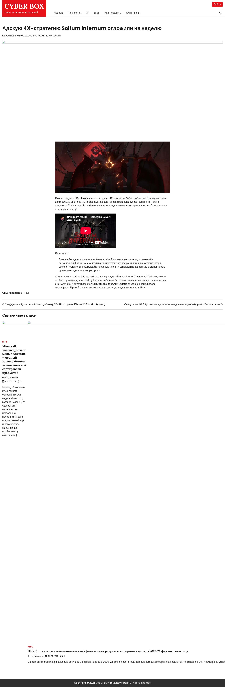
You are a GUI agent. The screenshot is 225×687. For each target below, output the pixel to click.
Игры (97, 13)
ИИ (88, 13)
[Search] (220, 13)
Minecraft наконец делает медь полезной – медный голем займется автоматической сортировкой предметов (14, 359)
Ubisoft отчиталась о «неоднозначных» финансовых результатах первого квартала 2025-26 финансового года (108, 651)
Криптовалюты (113, 13)
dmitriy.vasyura (51, 35)
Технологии (74, 13)
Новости (59, 13)
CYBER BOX (24, 6)
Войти (217, 4)
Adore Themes (142, 683)
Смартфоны (133, 13)
